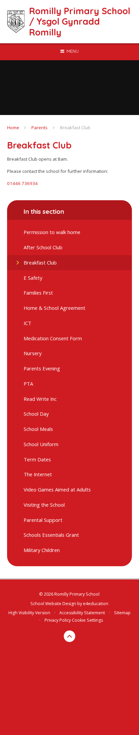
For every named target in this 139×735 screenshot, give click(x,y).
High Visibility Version (29, 613)
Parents (39, 127)
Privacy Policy (58, 620)
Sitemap (122, 613)
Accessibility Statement (82, 613)
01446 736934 (22, 183)
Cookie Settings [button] (87, 620)
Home (13, 127)
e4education (95, 603)
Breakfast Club (75, 127)
